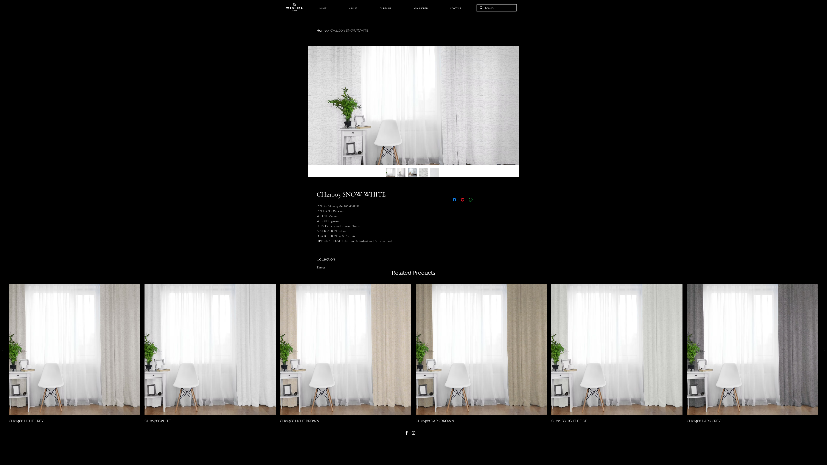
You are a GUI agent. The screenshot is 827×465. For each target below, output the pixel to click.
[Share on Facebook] (454, 199)
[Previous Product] (2, 349)
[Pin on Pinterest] (462, 199)
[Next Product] (824, 349)
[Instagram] (413, 433)
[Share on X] (479, 199)
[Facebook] (406, 433)
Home (321, 30)
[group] (413, 354)
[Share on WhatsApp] (470, 199)
